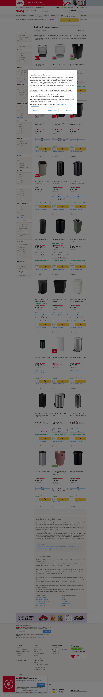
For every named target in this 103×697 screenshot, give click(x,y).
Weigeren (35, 110)
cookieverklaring (35, 106)
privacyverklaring (62, 104)
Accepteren (69, 110)
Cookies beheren (52, 110)
